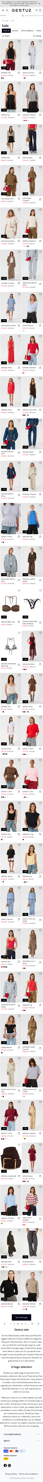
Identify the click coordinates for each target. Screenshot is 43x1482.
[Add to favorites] (19, 41)
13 (32, 1323)
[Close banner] (39, 3)
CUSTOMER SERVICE (12, 1434)
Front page (5, 21)
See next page (21, 1317)
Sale (12, 21)
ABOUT (7, 1441)
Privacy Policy (11, 1474)
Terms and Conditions (28, 1474)
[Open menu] (2, 10)
